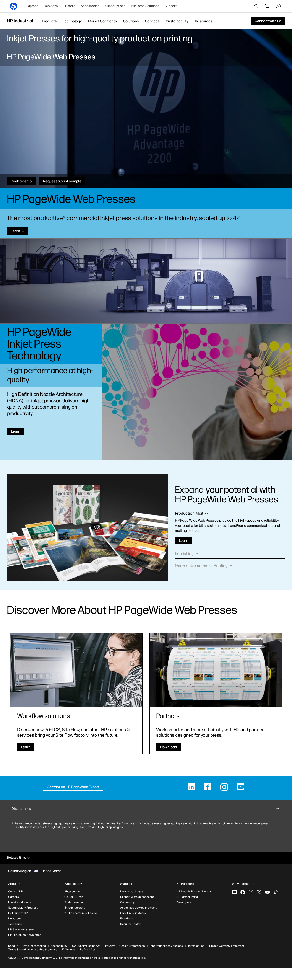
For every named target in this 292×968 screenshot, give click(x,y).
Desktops (51, 6)
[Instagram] (251, 892)
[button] (191, 514)
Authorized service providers (138, 907)
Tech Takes (15, 924)
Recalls (13, 945)
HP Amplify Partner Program (194, 891)
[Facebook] (242, 892)
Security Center (130, 924)
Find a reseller (73, 902)
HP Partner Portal (187, 896)
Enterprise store (74, 907)
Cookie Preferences (132, 945)
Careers (13, 896)
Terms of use (196, 945)
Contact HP (15, 891)
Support (171, 6)
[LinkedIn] (234, 892)
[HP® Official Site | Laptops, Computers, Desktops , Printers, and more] (13, 6)
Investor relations (19, 902)
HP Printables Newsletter (24, 935)
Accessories (90, 6)
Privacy (110, 945)
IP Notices (68, 949)
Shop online (72, 891)
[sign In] (278, 6)
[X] (259, 892)
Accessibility (59, 945)
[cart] (267, 6)
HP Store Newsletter (21, 929)
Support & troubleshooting (137, 896)
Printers (69, 6)
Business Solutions (145, 6)
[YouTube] (267, 892)
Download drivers (131, 891)
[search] (256, 6)
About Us (14, 884)
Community (127, 902)
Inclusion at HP (18, 913)
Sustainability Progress (23, 907)
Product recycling (34, 945)
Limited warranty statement (226, 945)
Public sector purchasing (80, 913)
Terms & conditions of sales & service (32, 949)
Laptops (32, 6)
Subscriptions (115, 6)
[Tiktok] (275, 892)
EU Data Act (87, 949)
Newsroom (15, 918)
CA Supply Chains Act (86, 945)
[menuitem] (32, 6)
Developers (183, 902)
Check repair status (133, 913)
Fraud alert (127, 918)
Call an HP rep (73, 896)
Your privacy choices (169, 945)
